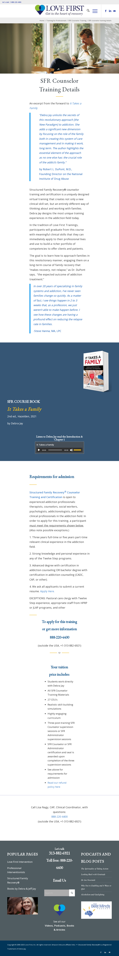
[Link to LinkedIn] (110, 11)
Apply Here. (47, 591)
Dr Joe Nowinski (88, 880)
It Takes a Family (24, 409)
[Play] (38, 450)
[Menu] (94, 11)
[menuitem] (87, 11)
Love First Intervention (20, 861)
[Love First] (59, 11)
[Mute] (71, 450)
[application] (59, 450)
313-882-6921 (59, 853)
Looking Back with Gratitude (93, 874)
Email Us (59, 880)
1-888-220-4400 (15, 2)
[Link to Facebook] (106, 11)
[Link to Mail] (114, 11)
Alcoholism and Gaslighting (92, 894)
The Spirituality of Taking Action (94, 868)
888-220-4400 (59, 637)
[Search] (87, 11)
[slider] (78, 450)
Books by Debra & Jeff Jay (21, 888)
